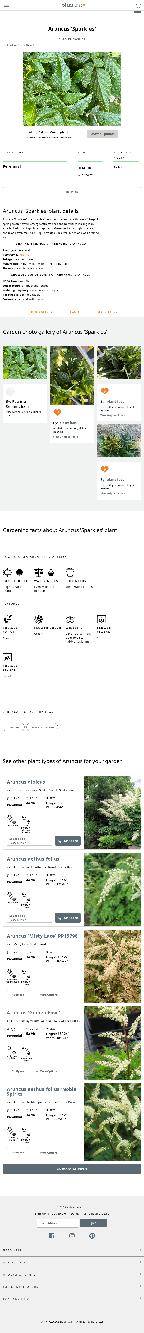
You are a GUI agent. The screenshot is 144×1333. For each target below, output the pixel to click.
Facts (75, 311)
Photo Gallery (40, 311)
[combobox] (29, 841)
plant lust (68, 422)
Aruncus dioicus (26, 782)
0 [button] (138, 3)
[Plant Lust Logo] (73, 5)
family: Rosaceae (42, 727)
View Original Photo (65, 436)
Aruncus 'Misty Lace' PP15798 (42, 936)
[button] (46, 996)
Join (94, 1223)
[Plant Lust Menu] (6, 5)
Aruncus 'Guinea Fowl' (33, 1012)
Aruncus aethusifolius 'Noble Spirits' (41, 1091)
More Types (107, 311)
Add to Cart (70, 841)
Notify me (72, 191)
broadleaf (14, 727)
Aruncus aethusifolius (33, 859)
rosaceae (25, 255)
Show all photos (103, 134)
